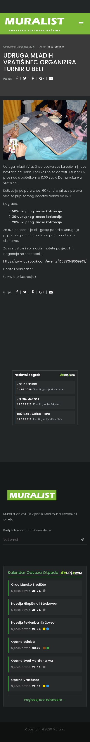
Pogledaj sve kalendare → (45, 700)
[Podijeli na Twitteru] (24, 78)
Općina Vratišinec (25, 680)
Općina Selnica (23, 642)
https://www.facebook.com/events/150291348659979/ (45, 261)
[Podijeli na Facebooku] (17, 78)
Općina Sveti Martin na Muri (32, 660)
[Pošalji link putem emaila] (51, 78)
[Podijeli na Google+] (41, 78)
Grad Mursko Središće (28, 584)
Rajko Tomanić (55, 46)
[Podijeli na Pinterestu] (33, 78)
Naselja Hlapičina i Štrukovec (34, 603)
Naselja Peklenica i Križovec (33, 622)
